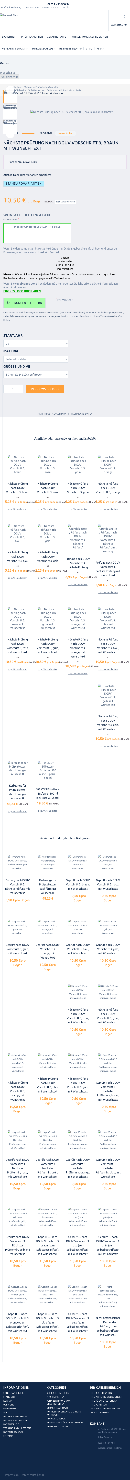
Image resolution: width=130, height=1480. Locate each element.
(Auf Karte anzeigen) (107, 1432)
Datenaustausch (13, 1432)
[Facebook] (7, 1461)
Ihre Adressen (98, 1405)
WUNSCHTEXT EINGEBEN (26, 215)
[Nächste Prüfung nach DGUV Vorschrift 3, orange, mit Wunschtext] (77, 618)
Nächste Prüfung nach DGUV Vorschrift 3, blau (17, 556)
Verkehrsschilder (57, 1408)
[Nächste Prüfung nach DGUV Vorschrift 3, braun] (17, 464)
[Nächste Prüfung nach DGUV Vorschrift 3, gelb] (47, 533)
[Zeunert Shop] (23, 20)
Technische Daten (82, 414)
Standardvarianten (24, 183)
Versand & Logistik (15, 48)
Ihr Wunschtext (11, 219)
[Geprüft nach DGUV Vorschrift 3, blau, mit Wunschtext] (77, 927)
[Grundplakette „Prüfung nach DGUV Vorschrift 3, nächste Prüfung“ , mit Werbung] (108, 539)
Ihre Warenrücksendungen (106, 1397)
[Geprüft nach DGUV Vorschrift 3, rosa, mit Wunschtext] (108, 862)
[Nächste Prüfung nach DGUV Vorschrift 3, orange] (108, 464)
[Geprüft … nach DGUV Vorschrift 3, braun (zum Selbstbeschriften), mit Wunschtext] (47, 1217)
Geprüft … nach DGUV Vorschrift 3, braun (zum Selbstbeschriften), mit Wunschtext (47, 1245)
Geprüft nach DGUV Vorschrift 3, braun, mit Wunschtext (78, 884)
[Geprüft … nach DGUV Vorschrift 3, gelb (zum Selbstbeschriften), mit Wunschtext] (77, 1294)
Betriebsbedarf (70, 48)
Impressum (9, 1409)
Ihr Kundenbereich (105, 1387)
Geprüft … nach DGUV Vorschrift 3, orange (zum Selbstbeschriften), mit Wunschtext (17, 1322)
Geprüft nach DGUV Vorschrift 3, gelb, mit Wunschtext (108, 949)
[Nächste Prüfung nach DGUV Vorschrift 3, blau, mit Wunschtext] (108, 618)
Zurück (10, 90)
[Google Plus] (29, 1461)
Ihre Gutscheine (99, 1412)
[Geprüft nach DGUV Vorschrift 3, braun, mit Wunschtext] (77, 862)
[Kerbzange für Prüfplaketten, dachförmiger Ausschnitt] (17, 769)
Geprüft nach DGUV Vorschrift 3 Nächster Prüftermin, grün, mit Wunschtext (48, 1168)
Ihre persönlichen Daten (105, 1409)
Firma (100, 48)
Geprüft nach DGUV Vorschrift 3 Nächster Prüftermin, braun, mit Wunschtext (108, 1091)
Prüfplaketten (32, 36)
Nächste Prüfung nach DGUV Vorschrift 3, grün (78, 488)
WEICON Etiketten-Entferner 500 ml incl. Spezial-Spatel (47, 793)
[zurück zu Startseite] (3, 87)
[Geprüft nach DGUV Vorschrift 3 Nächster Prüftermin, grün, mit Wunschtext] (47, 1140)
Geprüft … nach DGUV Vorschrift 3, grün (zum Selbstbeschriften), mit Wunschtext (108, 1245)
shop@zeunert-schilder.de (110, 1448)
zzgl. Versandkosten (65, 202)
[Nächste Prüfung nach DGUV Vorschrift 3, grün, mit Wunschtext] (47, 618)
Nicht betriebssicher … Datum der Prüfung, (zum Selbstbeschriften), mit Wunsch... (108, 1326)
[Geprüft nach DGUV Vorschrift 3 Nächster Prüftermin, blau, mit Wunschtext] (108, 1140)
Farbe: (13, 161)
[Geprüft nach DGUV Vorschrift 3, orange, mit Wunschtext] (47, 927)
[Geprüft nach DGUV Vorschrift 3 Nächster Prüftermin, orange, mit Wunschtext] (77, 1140)
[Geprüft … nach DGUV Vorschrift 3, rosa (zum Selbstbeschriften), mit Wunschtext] (77, 1217)
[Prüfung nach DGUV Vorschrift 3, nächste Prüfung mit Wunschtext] (17, 862)
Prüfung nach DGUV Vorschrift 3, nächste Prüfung (78, 563)
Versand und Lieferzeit (17, 1428)
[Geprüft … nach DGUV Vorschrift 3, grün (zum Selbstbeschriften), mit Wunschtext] (108, 1217)
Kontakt (8, 1401)
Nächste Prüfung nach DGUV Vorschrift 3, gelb (47, 556)
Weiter (10, 134)
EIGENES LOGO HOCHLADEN (22, 291)
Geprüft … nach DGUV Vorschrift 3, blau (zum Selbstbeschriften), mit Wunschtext (47, 1322)
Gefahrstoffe (56, 36)
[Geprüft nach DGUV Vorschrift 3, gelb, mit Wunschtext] (108, 927)
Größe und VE (17, 366)
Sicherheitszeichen (58, 1393)
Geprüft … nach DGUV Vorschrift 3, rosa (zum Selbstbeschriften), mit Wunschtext (78, 1245)
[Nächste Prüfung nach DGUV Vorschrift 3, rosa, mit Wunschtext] (17, 618)
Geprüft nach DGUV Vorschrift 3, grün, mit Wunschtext (18, 949)
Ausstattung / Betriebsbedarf (65, 1422)
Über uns (8, 1405)
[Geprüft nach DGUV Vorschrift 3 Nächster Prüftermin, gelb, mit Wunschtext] (17, 1217)
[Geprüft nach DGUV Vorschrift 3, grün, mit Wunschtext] (17, 927)
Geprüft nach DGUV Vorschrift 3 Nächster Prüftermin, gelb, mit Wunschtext (17, 1245)
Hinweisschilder (43, 48)
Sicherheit (9, 36)
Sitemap (8, 1436)
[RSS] (21, 1461)
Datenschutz (11, 1424)
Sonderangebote (13, 1393)
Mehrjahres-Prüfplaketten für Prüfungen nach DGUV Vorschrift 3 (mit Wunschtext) (42, 90)
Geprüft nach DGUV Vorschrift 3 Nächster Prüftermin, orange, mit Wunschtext (78, 1168)
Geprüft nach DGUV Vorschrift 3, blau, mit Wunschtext (78, 949)
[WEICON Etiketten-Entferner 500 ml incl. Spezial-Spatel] (47, 770)
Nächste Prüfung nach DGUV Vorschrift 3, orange (108, 488)
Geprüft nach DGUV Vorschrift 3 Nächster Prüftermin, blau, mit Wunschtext (108, 1168)
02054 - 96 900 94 (58, 4)
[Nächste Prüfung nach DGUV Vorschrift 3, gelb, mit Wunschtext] (108, 695)
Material (12, 351)
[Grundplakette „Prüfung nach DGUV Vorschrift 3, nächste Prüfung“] (77, 537)
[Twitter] (14, 1461)
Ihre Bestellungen (101, 1393)
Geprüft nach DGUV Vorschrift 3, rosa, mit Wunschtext (108, 884)
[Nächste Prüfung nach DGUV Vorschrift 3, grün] (77, 464)
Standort (9, 1397)
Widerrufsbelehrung (15, 1416)
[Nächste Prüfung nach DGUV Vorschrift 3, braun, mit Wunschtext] (10, 96)
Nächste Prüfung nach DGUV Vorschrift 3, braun (17, 488)
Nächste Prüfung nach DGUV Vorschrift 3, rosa (48, 488)
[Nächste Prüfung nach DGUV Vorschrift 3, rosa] (47, 464)
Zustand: (46, 133)
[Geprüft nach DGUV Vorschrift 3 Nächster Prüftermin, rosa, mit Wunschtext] (17, 1140)
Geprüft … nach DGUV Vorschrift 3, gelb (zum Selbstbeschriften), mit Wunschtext (78, 1322)
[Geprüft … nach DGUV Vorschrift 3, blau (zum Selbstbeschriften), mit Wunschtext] (47, 1294)
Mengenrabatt (61, 414)
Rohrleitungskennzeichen (89, 36)
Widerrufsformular (15, 1420)
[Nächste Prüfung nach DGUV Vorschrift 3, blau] (17, 533)
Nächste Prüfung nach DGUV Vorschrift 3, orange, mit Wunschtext (78, 648)
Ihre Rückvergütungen (103, 1401)
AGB (5, 1412)
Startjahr (13, 335)
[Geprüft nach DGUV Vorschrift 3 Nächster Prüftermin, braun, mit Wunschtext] (108, 1063)
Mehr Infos (44, 414)
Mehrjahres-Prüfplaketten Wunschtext (42, 87)
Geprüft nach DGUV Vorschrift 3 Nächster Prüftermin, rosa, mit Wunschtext (18, 1168)
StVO (89, 48)
